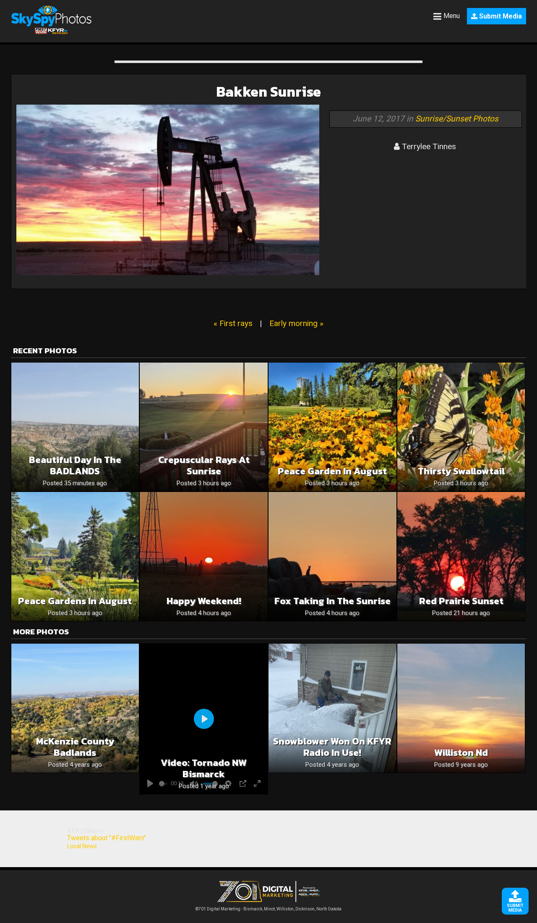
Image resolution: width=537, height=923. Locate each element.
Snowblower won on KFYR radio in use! (332, 747)
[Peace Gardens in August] (75, 556)
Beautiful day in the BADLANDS (75, 465)
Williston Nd (461, 752)
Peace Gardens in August (75, 601)
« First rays (233, 323)
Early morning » (296, 323)
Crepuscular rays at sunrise (204, 465)
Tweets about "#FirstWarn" (106, 838)
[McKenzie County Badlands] (75, 708)
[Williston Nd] (461, 708)
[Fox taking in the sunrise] (332, 556)
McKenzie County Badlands (75, 747)
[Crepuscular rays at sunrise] (203, 427)
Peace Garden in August (332, 471)
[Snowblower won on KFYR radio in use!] (332, 708)
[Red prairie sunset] (461, 556)
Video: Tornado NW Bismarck (204, 768)
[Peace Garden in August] (332, 427)
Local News (82, 846)
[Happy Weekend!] (203, 556)
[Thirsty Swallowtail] (461, 427)
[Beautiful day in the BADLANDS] (75, 427)
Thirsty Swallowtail (461, 471)
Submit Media (499, 16)
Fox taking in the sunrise (332, 601)
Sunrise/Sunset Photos (456, 119)
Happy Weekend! (204, 601)
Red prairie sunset (461, 601)
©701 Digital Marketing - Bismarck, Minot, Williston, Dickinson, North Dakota (268, 909)
